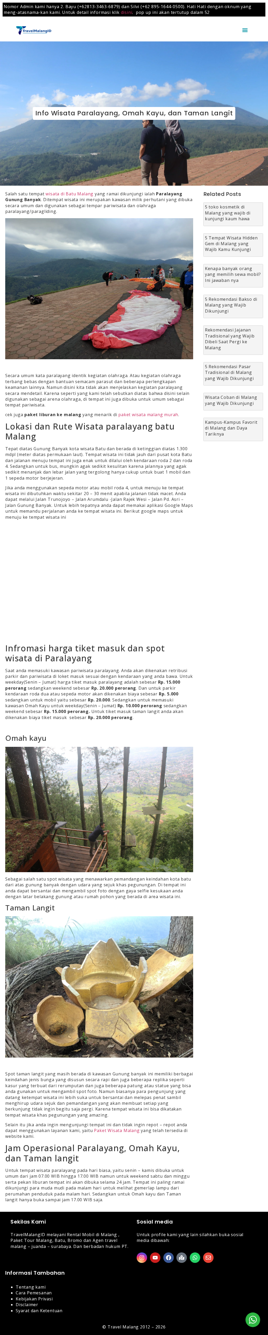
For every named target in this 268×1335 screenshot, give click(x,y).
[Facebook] (168, 1257)
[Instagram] (142, 1257)
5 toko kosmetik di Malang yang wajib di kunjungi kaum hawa (227, 213)
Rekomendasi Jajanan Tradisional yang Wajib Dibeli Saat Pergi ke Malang (230, 338)
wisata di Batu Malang (69, 194)
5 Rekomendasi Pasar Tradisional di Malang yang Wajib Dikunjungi (229, 372)
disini (126, 12)
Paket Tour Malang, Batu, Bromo (46, 1240)
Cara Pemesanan (34, 1293)
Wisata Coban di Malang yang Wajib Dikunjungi (231, 400)
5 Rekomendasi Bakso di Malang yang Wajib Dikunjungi (231, 305)
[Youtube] (155, 1257)
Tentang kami (31, 1287)
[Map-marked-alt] (181, 1257)
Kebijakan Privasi (34, 1299)
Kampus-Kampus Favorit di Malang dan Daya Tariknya (231, 428)
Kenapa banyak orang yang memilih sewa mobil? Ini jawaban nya (233, 274)
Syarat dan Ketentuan (39, 1310)
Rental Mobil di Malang (92, 1234)
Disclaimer (27, 1304)
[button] (245, 30)
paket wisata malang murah (148, 414)
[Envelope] (208, 1257)
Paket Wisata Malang (116, 1130)
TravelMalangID (27, 1234)
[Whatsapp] (195, 1257)
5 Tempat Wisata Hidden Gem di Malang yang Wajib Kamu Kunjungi (231, 244)
